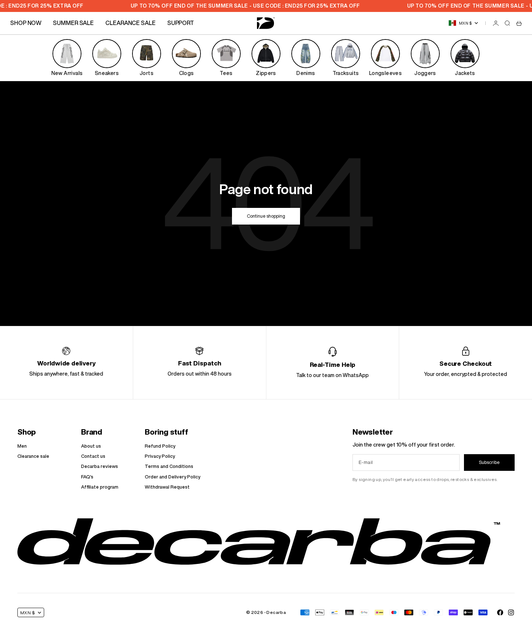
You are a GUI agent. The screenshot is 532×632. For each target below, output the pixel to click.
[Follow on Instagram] (511, 612)
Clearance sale (33, 456)
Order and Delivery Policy (172, 476)
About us (91, 446)
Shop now (25, 23)
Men (22, 446)
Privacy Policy (160, 456)
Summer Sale (73, 23)
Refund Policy (160, 446)
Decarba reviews (99, 466)
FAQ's (87, 476)
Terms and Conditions (169, 466)
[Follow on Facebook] (500, 612)
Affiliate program (99, 487)
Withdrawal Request (167, 487)
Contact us (93, 456)
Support (180, 23)
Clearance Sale (130, 23)
